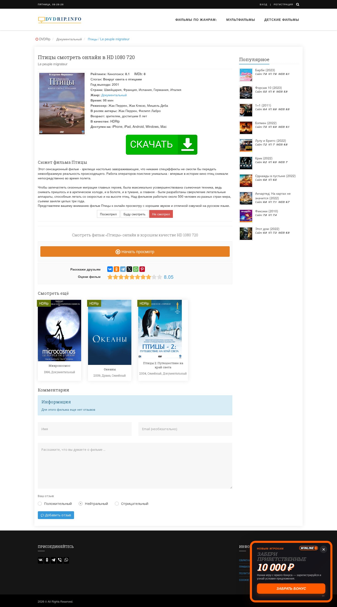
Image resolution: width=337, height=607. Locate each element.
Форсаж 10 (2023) (268, 87)
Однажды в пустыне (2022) (275, 175)
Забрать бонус (291, 589)
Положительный (58, 503)
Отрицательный (134, 503)
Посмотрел (108, 214)
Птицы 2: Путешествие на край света (163, 365)
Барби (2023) (265, 70)
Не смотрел (161, 214)
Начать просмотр (137, 251)
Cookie (244, 580)
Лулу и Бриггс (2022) (270, 140)
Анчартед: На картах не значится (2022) (273, 195)
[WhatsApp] (135, 269)
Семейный (119, 375)
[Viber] (60, 560)
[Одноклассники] (116, 269)
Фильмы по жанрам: (196, 19)
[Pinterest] (142, 269)
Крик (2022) (264, 158)
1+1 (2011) (263, 105)
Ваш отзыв (46, 496)
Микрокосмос (59, 366)
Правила (245, 566)
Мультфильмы (240, 19)
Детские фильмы (281, 19)
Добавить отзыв (57, 515)
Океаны (110, 369)
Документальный (114, 95)
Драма (106, 375)
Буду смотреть (134, 214)
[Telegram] (123, 269)
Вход (263, 4)
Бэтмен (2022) (266, 122)
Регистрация (283, 4)
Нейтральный (96, 503)
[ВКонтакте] (110, 269)
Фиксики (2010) (266, 211)
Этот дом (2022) (267, 228)
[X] (129, 269)
